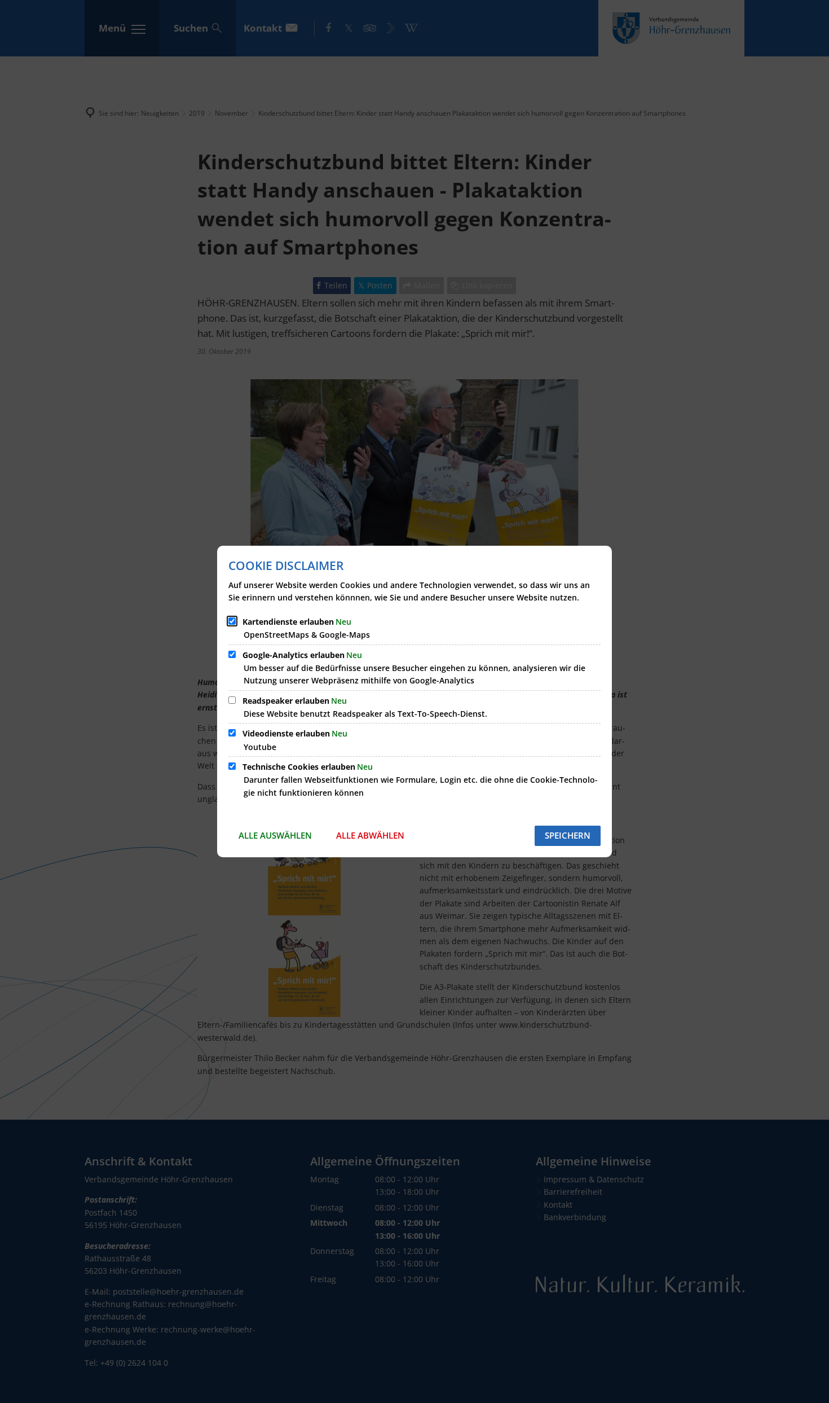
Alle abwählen (370, 835)
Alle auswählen (275, 835)
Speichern (567, 835)
